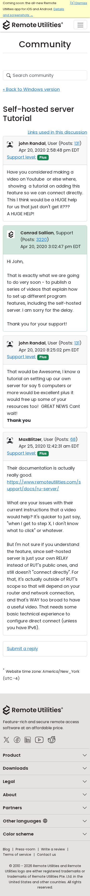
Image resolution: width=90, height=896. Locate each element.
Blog (6, 849)
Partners (12, 808)
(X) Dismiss (78, 3)
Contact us (46, 854)
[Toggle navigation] (80, 24)
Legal (9, 781)
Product (12, 755)
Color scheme (18, 834)
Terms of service (17, 854)
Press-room (25, 849)
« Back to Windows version (31, 89)
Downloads (15, 768)
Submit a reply (22, 649)
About (10, 795)
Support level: (21, 157)
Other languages (22, 821)
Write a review (53, 849)
